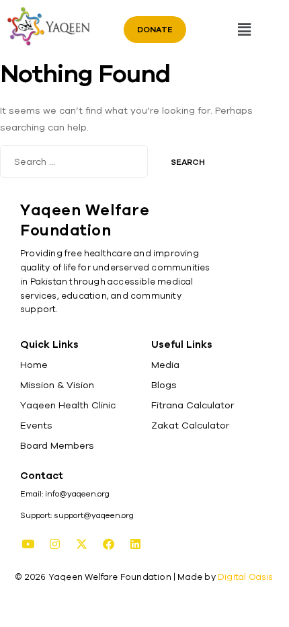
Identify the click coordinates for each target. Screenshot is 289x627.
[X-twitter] (81, 544)
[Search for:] (75, 161)
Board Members (57, 445)
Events (36, 425)
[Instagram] (54, 544)
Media (165, 364)
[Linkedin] (135, 544)
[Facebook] (108, 544)
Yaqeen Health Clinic (68, 405)
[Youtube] (27, 544)
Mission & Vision (57, 384)
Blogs (164, 384)
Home (34, 364)
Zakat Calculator (190, 425)
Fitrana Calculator (192, 405)
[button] (244, 29)
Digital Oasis (246, 577)
